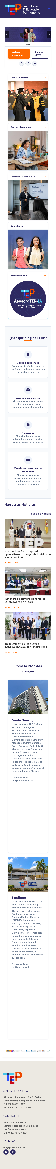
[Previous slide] (7, 34)
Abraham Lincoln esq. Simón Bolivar (24, 1099)
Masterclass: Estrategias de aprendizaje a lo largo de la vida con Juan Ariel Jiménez (28, 554)
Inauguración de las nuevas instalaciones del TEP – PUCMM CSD (26, 645)
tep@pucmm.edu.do (14, 1147)
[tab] (27, 44)
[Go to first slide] (49, 34)
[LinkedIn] (34, 63)
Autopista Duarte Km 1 (20, 1124)
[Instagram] (21, 63)
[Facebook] (28, 63)
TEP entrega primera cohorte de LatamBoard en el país (25, 601)
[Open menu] (48, 9)
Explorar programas (17, 53)
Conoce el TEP (39, 53)
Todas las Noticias (40, 513)
